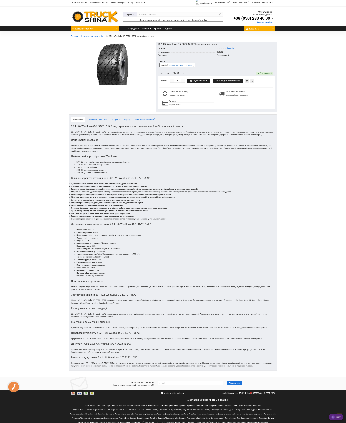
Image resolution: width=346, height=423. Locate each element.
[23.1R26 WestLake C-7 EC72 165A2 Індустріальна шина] (112, 63)
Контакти (140, 2)
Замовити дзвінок (265, 22)
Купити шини (200, 80)
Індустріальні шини (89, 36)
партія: (163, 61)
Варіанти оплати (79, 2)
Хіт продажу (132, 28)
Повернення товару (99, 2)
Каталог (84, 28)
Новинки (146, 28)
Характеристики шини (97, 119)
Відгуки (168, 28)
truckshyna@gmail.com (174, 393)
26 (102, 36)
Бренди (157, 28)
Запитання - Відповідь (144, 119)
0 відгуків (230, 48)
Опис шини (78, 119)
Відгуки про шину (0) (121, 119)
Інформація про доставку (122, 2)
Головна (74, 36)
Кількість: (163, 81)
